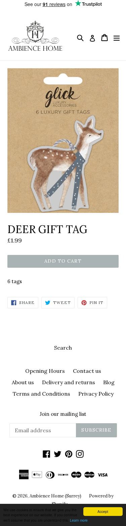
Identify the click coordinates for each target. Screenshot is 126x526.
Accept (102, 511)
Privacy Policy (96, 393)
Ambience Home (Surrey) (56, 496)
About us (23, 382)
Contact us (87, 370)
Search (63, 347)
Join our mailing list (63, 414)
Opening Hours (45, 370)
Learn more (79, 520)
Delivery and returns (68, 382)
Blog (109, 382)
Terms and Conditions (41, 393)
